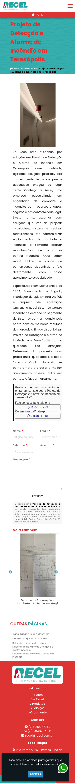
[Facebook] (33, 15)
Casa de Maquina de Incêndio (29, 638)
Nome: (18, 431)
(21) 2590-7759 (38, 407)
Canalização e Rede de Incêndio (30, 634)
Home (38, 695)
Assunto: (47, 445)
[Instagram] (38, 15)
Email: (45, 431)
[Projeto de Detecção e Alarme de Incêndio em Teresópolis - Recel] (15, 6)
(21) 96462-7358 (39, 731)
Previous (10, 572)
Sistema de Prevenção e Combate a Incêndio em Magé (37, 601)
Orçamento (38, 712)
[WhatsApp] (42, 15)
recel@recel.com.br (39, 735)
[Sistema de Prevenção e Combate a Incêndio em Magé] (37, 565)
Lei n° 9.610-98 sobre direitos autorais (37, 520)
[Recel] (37, 675)
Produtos (38, 704)
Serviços (38, 708)
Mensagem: (21, 459)
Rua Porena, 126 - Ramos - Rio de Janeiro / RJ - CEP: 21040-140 (39, 752)
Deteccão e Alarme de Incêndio (29, 643)
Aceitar (35, 774)
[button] (70, 6)
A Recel (38, 699)
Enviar (36, 496)
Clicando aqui (39, 415)
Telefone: (20, 445)
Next (56, 572)
